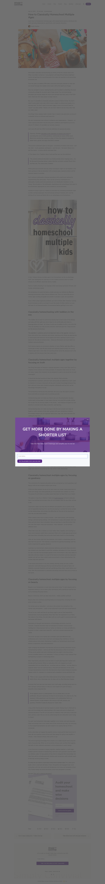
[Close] (87, 419)
